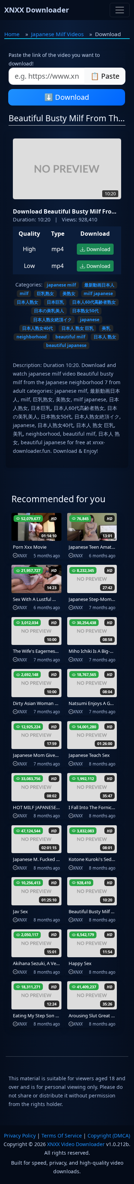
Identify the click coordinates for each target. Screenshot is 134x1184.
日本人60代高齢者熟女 (94, 302)
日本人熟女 (27, 302)
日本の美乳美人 (49, 311)
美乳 (106, 328)
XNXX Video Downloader (76, 1144)
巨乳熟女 (45, 293)
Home (12, 34)
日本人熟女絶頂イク (52, 320)
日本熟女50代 (85, 311)
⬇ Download (66, 97)
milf (24, 293)
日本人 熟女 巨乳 (77, 328)
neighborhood (31, 337)
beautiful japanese (66, 345)
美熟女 (69, 293)
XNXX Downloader (36, 10)
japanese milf (61, 285)
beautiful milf (70, 337)
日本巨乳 (55, 302)
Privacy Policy (20, 1135)
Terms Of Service (61, 1135)
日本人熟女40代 (37, 328)
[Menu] (120, 10)
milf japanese (98, 293)
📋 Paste (104, 76)
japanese (89, 320)
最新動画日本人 (99, 285)
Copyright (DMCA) (109, 1135)
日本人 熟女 (105, 337)
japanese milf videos (57, 34)
